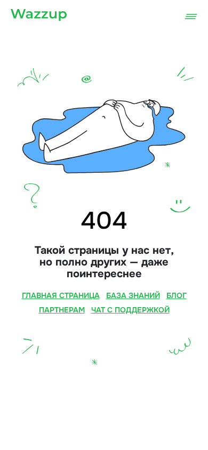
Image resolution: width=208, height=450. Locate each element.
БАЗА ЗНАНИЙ (133, 295)
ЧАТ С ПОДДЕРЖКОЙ (130, 310)
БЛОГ (176, 295)
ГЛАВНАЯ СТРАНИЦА (61, 295)
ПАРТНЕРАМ (62, 310)
